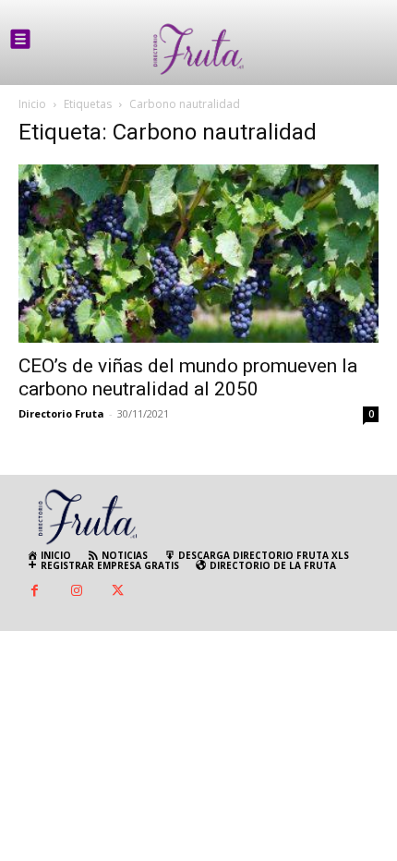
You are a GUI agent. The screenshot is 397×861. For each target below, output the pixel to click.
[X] (118, 592)
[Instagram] (76, 592)
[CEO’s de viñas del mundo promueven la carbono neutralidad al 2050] (198, 253)
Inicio (32, 104)
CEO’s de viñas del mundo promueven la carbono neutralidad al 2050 (187, 377)
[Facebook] (34, 592)
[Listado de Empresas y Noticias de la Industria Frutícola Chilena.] (198, 49)
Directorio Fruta (61, 413)
